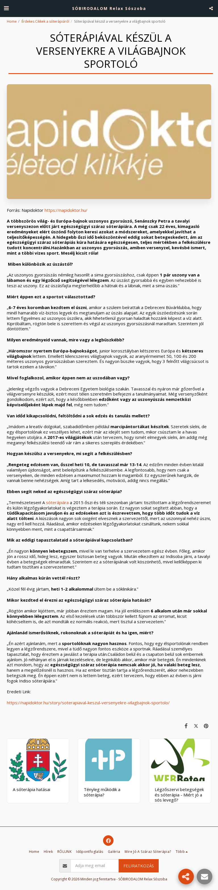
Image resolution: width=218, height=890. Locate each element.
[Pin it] (206, 725)
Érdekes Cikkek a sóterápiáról (45, 21)
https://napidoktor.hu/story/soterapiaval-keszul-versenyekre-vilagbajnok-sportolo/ (88, 702)
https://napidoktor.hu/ (66, 210)
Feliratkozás (138, 865)
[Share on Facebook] (186, 725)
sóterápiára (57, 502)
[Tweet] (196, 725)
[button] (6, 8)
